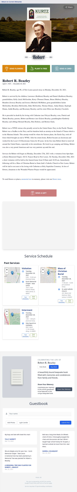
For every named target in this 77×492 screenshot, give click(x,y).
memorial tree (27, 179)
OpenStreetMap (40, 486)
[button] (12, 273)
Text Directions (25, 297)
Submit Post (66, 423)
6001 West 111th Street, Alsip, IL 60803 (30, 329)
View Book (42, 367)
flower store (57, 179)
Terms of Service (44, 483)
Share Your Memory (63, 389)
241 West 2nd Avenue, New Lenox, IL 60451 (67, 295)
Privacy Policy (33, 483)
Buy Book (54, 367)
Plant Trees (33, 297)
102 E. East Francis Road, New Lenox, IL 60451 (30, 290)
